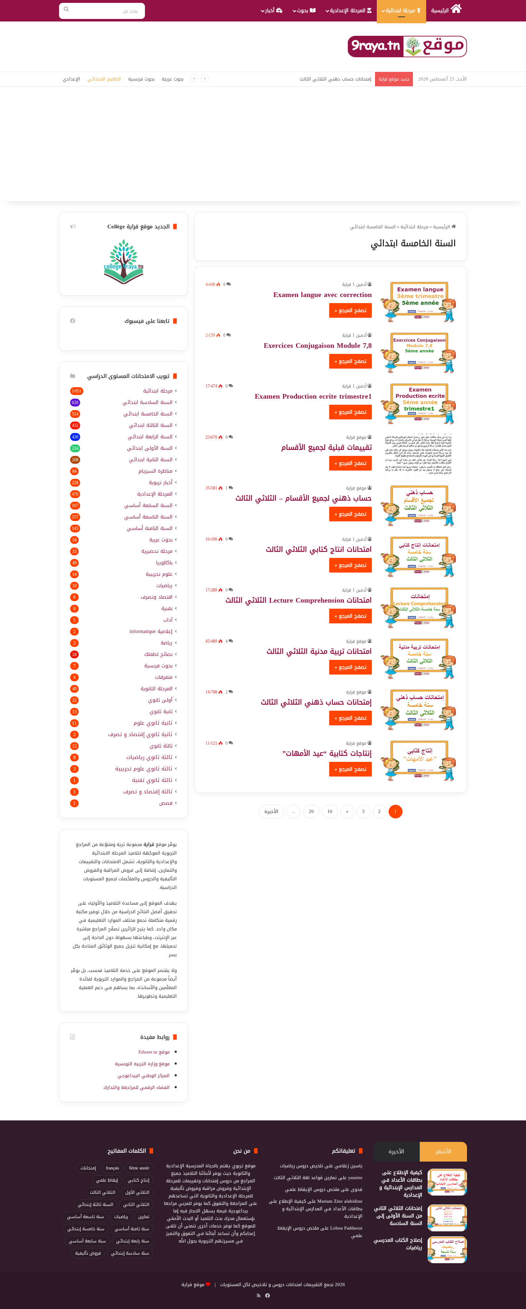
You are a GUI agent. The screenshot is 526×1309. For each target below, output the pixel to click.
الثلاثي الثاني (136, 1204)
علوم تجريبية (159, 574)
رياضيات (164, 585)
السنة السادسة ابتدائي (147, 402)
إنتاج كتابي (138, 1180)
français (112, 1168)
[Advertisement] (263, 147)
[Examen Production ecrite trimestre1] (418, 404)
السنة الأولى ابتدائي (149, 448)
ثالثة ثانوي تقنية (152, 780)
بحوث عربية (173, 78)
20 (311, 811)
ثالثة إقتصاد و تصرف (147, 791)
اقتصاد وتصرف (156, 597)
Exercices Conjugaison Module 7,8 (318, 345)
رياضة (166, 643)
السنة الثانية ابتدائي (150, 459)
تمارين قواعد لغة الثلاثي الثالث (305, 1177)
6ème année (139, 1168)
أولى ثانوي (160, 700)
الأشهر (443, 1152)
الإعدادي (71, 78)
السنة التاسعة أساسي (148, 517)
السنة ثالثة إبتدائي (95, 1204)
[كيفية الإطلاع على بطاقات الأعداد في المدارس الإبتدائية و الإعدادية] (447, 1182)
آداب (167, 620)
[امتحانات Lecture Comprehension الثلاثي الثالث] (418, 608)
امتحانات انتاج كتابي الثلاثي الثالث (319, 549)
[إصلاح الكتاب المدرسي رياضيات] (447, 1249)
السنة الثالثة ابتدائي (150, 425)
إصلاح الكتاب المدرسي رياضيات (398, 1243)
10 (329, 811)
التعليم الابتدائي (104, 78)
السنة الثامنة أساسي (149, 528)
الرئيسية (440, 10)
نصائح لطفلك (158, 654)
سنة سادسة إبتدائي (130, 1253)
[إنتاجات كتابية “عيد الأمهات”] (418, 761)
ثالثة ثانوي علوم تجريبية (143, 769)
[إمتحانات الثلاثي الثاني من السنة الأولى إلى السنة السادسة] (447, 1218)
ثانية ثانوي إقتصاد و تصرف (140, 734)
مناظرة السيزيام (155, 471)
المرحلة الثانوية (156, 688)
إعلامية (151, 631)
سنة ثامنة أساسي (132, 1229)
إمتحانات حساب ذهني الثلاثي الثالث (316, 702)
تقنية (166, 608)
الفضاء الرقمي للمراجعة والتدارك (136, 1087)
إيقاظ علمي (107, 1180)
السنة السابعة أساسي (148, 505)
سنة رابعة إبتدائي (132, 1241)
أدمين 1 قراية (354, 284)
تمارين (143, 1217)
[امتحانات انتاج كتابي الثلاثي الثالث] (418, 557)
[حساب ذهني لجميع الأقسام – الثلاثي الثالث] (418, 506)
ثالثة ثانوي (161, 746)
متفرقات (163, 677)
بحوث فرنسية (141, 78)
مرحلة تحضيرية (156, 551)
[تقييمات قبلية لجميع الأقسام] (418, 455)
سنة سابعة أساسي (87, 1241)
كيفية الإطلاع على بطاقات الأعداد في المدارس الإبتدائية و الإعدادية (400, 1184)
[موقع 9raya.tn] (407, 46)
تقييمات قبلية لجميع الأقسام (326, 447)
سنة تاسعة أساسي (85, 1217)
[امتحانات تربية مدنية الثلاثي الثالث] (418, 659)
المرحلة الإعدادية (348, 10)
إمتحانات (88, 1168)
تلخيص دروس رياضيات (301, 1165)
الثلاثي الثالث (102, 1192)
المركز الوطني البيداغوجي (143, 1075)
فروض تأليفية (88, 1253)
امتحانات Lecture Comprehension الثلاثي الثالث (298, 600)
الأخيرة (271, 811)
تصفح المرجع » (350, 310)
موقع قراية (356, 437)
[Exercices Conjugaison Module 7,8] (418, 353)
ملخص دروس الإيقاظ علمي (312, 1189)
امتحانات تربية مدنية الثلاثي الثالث (319, 651)
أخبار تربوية (160, 482)
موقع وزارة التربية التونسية (142, 1063)
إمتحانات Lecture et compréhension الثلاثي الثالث (322, 78)
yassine (355, 1177)
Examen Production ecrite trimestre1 (313, 396)
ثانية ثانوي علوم (152, 723)
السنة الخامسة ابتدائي (147, 414)
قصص (165, 803)
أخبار (270, 10)
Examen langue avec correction (322, 294)
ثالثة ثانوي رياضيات (149, 757)
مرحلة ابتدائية (401, 10)
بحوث (303, 10)
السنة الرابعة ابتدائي (150, 437)
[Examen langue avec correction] (418, 302)
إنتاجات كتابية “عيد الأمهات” (327, 753)
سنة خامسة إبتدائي (85, 1229)
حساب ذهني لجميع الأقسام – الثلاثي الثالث (303, 498)
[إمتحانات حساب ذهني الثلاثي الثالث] (418, 709)
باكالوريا (164, 562)
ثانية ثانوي (161, 711)
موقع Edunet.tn (154, 1051)
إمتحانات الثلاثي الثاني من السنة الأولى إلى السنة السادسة (398, 1215)
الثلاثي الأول (137, 1192)
